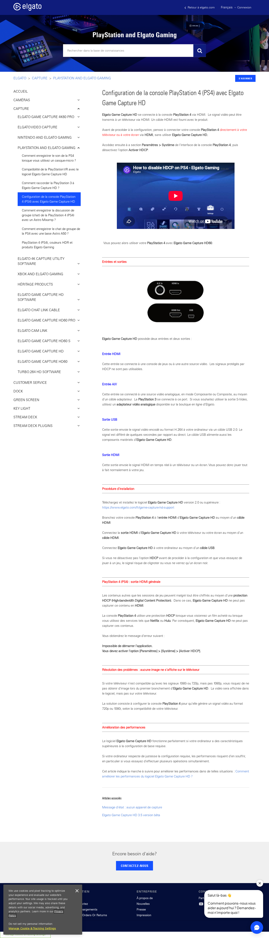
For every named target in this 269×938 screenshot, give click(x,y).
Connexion (244, 7)
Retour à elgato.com (201, 7)
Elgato (19, 78)
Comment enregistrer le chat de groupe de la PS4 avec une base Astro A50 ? (51, 231)
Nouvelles (143, 904)
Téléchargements (86, 909)
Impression (144, 915)
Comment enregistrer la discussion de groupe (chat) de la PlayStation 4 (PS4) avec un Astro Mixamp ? (48, 215)
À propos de (145, 898)
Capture (39, 78)
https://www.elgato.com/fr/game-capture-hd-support (138, 507)
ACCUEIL (20, 91)
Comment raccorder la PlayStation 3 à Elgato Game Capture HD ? (48, 185)
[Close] (77, 890)
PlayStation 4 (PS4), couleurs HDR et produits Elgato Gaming (47, 244)
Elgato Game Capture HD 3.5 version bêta (131, 815)
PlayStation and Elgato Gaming (82, 78)
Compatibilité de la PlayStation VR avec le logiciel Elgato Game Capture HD (50, 171)
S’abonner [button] (245, 78)
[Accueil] (27, 10)
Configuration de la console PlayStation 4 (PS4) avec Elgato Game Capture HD (48, 199)
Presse (141, 909)
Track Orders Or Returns (91, 915)
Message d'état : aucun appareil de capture (132, 807)
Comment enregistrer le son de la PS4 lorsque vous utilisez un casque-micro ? (49, 158)
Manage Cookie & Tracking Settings (32, 928)
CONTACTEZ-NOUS (134, 866)
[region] (42, 910)
